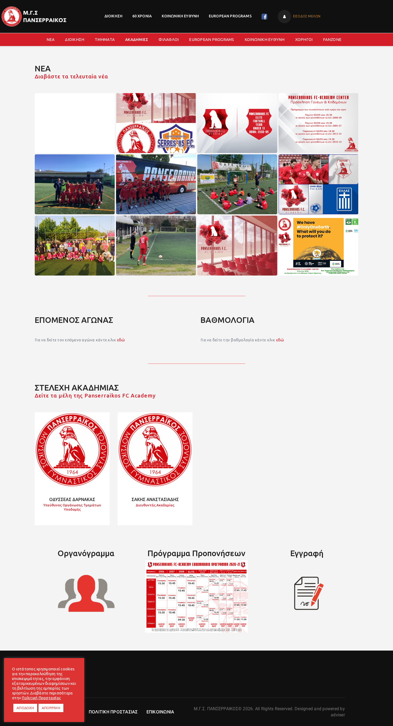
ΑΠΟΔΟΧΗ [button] (25, 708)
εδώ (121, 340)
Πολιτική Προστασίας (41, 698)
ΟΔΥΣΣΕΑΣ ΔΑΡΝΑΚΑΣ (72, 499)
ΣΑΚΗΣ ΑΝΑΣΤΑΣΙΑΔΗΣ (155, 499)
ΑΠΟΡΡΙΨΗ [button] (51, 708)
